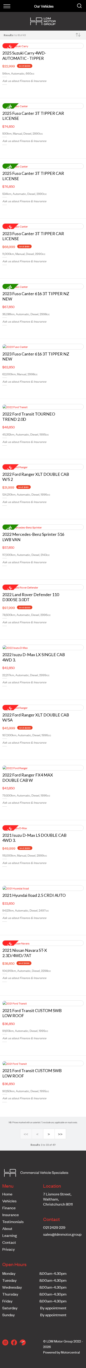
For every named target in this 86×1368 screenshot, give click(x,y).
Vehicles (9, 1200)
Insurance (10, 1214)
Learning (9, 1235)
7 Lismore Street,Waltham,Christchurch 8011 (58, 1198)
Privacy (8, 1249)
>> (60, 1134)
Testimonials (13, 1221)
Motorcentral (70, 1352)
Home (7, 1193)
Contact (9, 1242)
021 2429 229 (54, 1227)
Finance (9, 1207)
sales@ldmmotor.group (62, 1234)
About (7, 1228)
